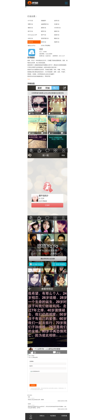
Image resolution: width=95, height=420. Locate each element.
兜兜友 (32, 355)
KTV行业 (30, 20)
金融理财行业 (45, 24)
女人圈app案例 (34, 357)
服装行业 (56, 31)
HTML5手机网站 (45, 45)
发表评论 (33, 385)
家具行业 (43, 42)
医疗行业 (30, 31)
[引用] (65, 400)
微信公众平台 (31, 45)
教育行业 (43, 31)
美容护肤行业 (45, 38)
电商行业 (56, 42)
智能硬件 (43, 20)
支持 (59, 400)
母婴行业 (30, 24)
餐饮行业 (56, 38)
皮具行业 (56, 20)
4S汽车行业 (57, 27)
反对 (62, 400)
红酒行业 (56, 24)
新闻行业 (43, 27)
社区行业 (30, 38)
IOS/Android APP (32, 35)
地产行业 (43, 35)
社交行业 (30, 42)
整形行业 (30, 27)
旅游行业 (56, 35)
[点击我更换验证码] (35, 371)
